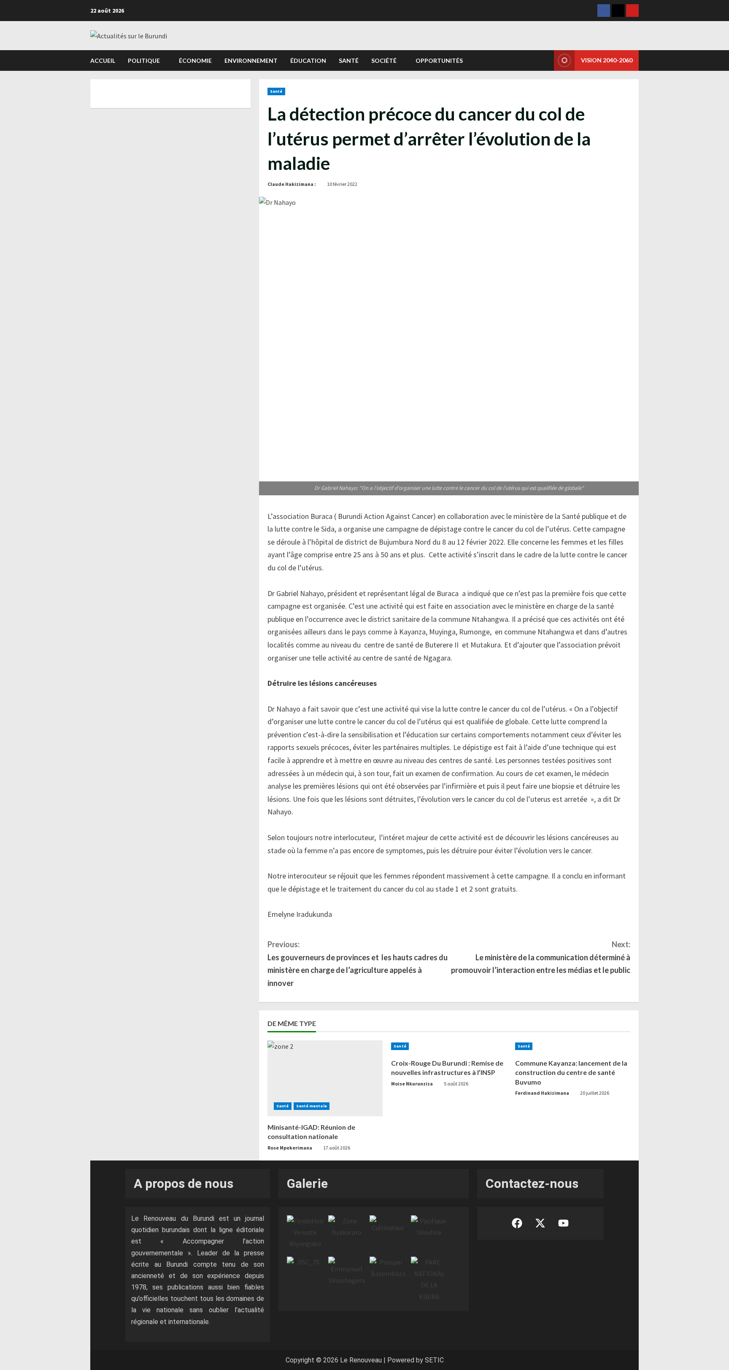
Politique (144, 60)
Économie (195, 60)
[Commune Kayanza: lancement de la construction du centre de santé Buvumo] (572, 1046)
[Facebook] (603, 10)
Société (384, 60)
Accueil (102, 60)
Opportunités (439, 60)
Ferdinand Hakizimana (542, 1093)
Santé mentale (311, 1106)
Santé (349, 60)
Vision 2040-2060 (606, 60)
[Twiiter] (618, 10)
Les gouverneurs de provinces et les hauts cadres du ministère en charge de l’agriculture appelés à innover (357, 964)
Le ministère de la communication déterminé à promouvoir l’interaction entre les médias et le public (540, 957)
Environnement (251, 60)
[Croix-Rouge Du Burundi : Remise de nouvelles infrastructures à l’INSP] (448, 1046)
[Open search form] (545, 60)
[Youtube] (632, 10)
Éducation (308, 60)
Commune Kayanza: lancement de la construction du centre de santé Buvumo (571, 1072)
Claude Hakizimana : (291, 184)
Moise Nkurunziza (412, 1083)
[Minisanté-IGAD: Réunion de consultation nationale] (325, 1078)
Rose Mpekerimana (289, 1147)
